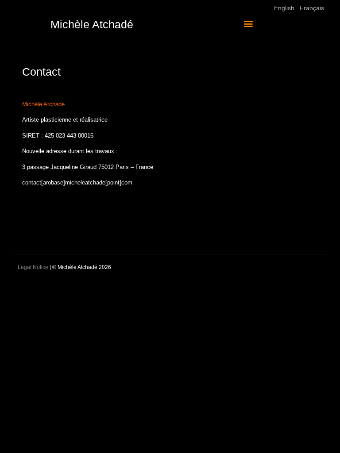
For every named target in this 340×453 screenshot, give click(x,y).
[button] (248, 23)
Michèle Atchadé (91, 24)
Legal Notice (33, 267)
